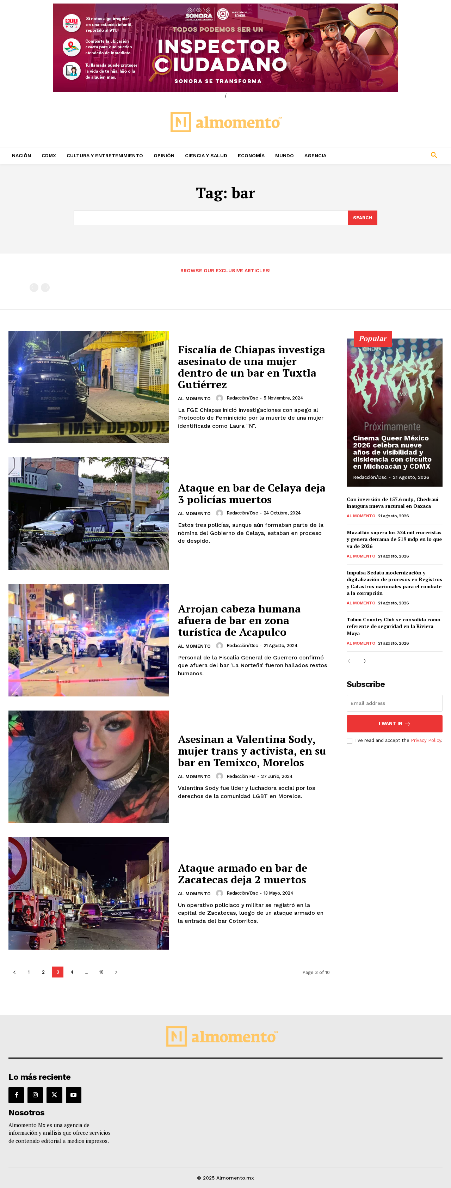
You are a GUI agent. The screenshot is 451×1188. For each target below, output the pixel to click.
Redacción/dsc (242, 398)
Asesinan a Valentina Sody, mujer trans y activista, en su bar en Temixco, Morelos (252, 750)
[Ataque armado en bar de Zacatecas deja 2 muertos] (88, 893)
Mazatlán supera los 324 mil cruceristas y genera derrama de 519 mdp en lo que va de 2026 (394, 539)
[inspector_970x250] (225, 48)
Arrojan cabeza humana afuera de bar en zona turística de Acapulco (239, 620)
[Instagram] (35, 1095)
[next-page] (116, 972)
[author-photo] (220, 398)
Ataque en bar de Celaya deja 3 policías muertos (252, 493)
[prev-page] (34, 287)
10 (101, 972)
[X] (54, 1095)
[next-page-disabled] (45, 287)
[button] (395, 155)
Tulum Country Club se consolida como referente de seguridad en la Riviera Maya (393, 626)
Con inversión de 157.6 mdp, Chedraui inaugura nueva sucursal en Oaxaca (392, 503)
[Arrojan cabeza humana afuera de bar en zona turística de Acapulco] (88, 640)
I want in (390, 723)
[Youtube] (73, 1095)
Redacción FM (241, 776)
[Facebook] (16, 1095)
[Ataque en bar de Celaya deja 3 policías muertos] (88, 513)
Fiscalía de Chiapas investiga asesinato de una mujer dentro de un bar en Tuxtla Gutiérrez (251, 366)
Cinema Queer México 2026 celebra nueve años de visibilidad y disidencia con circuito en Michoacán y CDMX (392, 452)
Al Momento (194, 398)
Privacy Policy (426, 740)
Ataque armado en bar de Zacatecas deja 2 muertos (242, 874)
